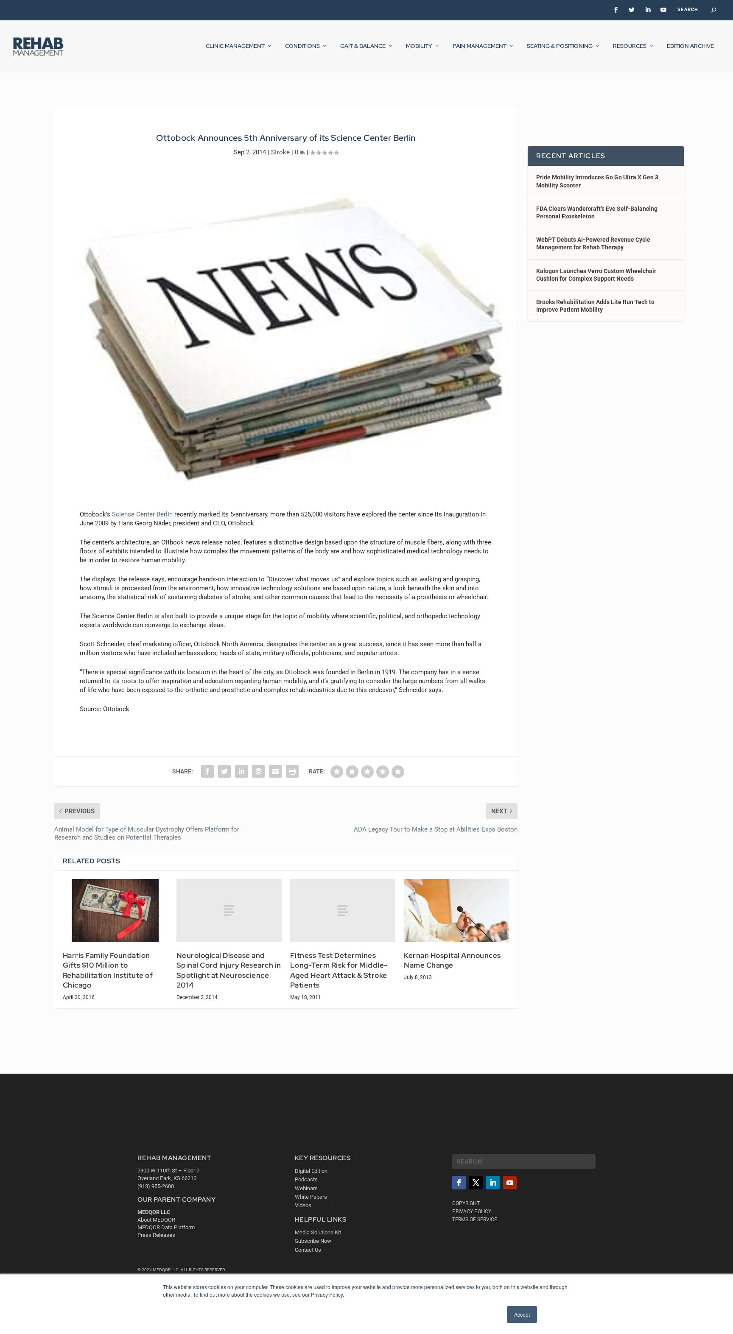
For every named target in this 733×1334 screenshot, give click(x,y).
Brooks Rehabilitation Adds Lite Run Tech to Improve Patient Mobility (595, 306)
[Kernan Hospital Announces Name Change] (456, 910)
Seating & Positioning (560, 46)
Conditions (302, 46)
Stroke (280, 152)
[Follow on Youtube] (510, 1182)
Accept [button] (522, 1314)
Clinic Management (235, 46)
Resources (629, 46)
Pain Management (479, 46)
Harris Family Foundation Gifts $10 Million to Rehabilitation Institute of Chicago (108, 970)
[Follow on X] (476, 1182)
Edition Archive (690, 46)
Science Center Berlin (142, 514)
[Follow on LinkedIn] (493, 1182)
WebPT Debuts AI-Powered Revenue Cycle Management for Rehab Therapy (593, 243)
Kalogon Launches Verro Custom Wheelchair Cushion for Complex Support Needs (596, 275)
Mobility (419, 46)
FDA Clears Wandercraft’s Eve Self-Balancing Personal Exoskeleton (596, 212)
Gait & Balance (363, 46)
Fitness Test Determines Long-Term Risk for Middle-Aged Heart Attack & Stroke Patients (339, 970)
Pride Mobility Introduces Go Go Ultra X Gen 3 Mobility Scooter (597, 181)
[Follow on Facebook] (459, 1182)
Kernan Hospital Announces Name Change (452, 960)
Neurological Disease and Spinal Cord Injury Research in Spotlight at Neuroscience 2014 (228, 970)
